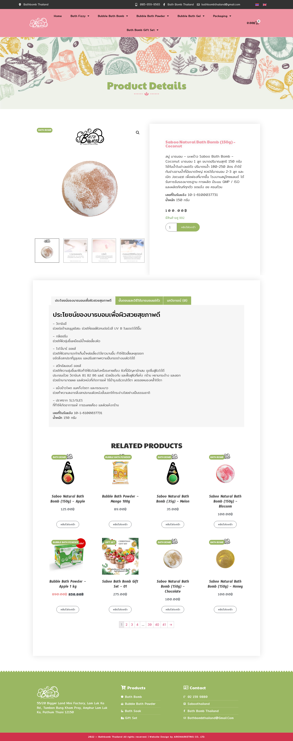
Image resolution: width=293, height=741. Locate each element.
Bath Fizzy (78, 16)
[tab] (83, 300)
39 (150, 625)
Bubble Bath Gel (189, 16)
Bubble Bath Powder (151, 16)
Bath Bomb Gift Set (141, 30)
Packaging (220, 16)
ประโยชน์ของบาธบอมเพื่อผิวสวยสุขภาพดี (83, 300)
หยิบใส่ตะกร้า (188, 227)
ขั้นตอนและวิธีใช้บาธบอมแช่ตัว (139, 300)
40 (157, 625)
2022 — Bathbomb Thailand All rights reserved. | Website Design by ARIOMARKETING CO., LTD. (146, 737)
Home (58, 16)
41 (164, 625)
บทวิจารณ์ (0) (177, 300)
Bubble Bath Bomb (111, 16)
